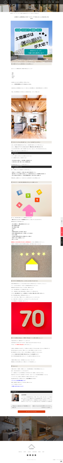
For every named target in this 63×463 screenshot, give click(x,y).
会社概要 (54, 459)
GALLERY (29, 451)
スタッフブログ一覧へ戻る (32, 411)
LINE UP (25, 451)
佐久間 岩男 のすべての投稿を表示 (46, 401)
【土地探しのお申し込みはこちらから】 (17, 386)
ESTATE (39, 451)
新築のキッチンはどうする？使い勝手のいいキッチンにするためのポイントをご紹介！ (41, 407)
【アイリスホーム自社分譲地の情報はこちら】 (18, 380)
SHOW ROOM (35, 451)
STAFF (43, 451)
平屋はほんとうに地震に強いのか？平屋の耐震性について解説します (21, 407)
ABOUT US (20, 451)
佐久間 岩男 (24, 394)
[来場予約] (62, 231)
